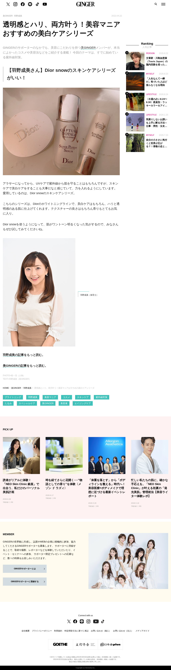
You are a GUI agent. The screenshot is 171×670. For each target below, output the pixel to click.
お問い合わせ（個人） (101, 631)
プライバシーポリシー (42, 631)
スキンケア (83, 397)
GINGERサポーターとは (25, 569)
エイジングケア (82, 403)
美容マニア (50, 397)
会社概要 (26, 631)
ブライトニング (13, 397)
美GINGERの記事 (15, 365)
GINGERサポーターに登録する (25, 581)
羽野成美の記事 (13, 354)
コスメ (66, 397)
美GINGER (88, 47)
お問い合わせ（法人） (123, 631)
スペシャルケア (27, 403)
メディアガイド (142, 631)
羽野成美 (27, 388)
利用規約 (58, 631)
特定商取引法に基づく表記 (76, 631)
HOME (6, 388)
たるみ (8, 403)
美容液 (63, 403)
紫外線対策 (101, 397)
